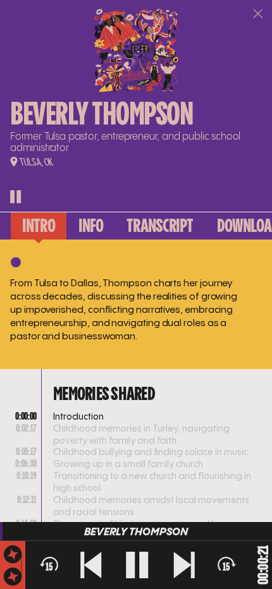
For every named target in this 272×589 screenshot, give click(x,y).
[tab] (38, 226)
